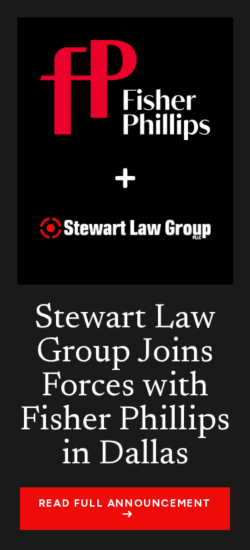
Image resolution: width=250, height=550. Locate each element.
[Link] (125, 151)
